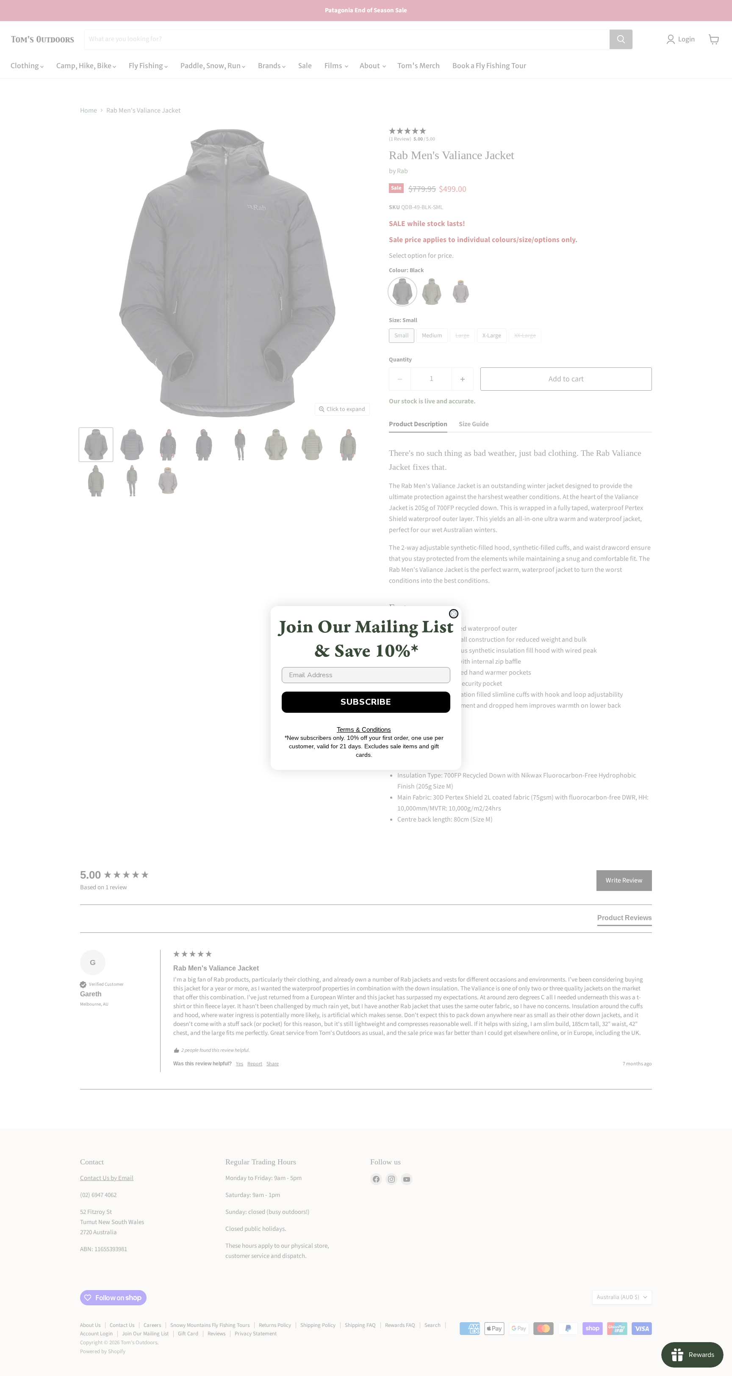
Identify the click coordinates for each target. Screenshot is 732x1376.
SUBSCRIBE (366, 702)
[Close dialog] (453, 613)
